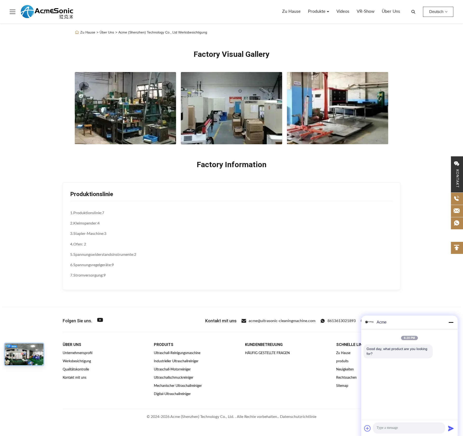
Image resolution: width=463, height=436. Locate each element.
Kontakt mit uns (74, 377)
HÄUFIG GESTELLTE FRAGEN (267, 353)
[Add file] (367, 428)
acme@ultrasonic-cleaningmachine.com (282, 321)
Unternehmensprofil (77, 353)
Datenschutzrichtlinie (298, 417)
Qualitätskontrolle (76, 369)
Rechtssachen (346, 377)
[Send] (451, 428)
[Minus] (451, 322)
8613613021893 (341, 321)
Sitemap (342, 386)
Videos (342, 11)
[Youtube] (100, 321)
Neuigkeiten (345, 369)
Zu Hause (291, 11)
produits (342, 361)
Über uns (391, 11)
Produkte (317, 11)
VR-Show (365, 11)
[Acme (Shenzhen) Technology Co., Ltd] (46, 12)
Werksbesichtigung (77, 361)
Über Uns (107, 32)
